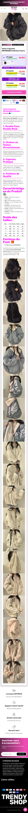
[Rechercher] (4, 8)
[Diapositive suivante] (26, 3)
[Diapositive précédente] (1, 3)
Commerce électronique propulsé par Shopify (18, 807)
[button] (14, 60)
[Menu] (1, 8)
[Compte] (23, 8)
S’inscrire (21, 754)
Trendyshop (6, 807)
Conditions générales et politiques (14, 810)
